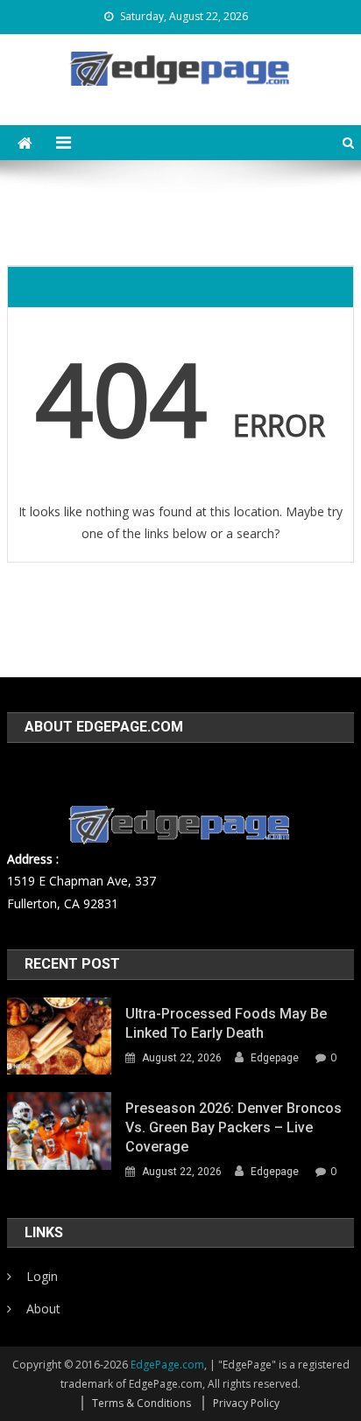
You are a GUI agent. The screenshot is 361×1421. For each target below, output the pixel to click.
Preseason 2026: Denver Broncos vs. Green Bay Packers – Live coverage (233, 1127)
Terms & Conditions (141, 1403)
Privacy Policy (246, 1403)
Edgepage (275, 1058)
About (43, 1308)
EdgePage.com (167, 1364)
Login (42, 1276)
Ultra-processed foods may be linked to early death (226, 1023)
